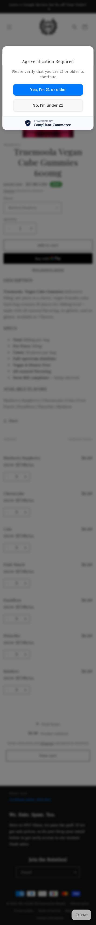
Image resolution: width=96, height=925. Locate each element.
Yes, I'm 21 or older (48, 90)
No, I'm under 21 (48, 105)
